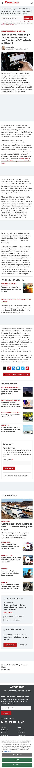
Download (10, 645)
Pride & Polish (6, 542)
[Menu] (2, 3)
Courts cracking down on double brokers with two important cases (10, 573)
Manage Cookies (17, 754)
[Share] (13, 368)
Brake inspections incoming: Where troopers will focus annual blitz (11, 560)
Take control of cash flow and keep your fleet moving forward (11, 289)
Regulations (5, 521)
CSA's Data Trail (6, 555)
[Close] (32, 738)
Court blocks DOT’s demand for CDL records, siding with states (17, 526)
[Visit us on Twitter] (6, 722)
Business (4, 569)
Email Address (8, 459)
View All (23, 645)
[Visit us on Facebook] (2, 722)
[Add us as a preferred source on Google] (9, 368)
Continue (9, 468)
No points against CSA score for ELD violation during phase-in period (11, 392)
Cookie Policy (7, 751)
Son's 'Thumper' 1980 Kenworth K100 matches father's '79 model (10, 546)
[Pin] (27, 368)
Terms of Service (10, 24)
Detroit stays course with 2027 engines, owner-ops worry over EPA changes (10, 586)
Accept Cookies (17, 764)
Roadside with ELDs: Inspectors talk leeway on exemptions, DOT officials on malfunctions (10, 404)
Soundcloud (16, 620)
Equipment (5, 582)
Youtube (19, 616)
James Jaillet (10, 47)
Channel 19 (5, 425)
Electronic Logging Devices (13, 31)
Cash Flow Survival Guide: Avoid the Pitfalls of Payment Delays (16, 637)
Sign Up (6, 713)
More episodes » (8, 612)
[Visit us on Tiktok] (22, 722)
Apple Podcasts (9, 616)
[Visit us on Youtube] (14, 722)
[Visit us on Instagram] (18, 722)
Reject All (17, 759)
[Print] (4, 368)
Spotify (7, 620)
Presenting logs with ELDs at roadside (10, 416)
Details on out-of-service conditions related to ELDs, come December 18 (11, 429)
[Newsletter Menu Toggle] (32, 3)
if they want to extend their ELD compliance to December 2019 (16, 161)
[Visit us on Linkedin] (10, 722)
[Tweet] (22, 368)
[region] (17, 752)
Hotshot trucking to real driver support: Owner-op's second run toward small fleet (14, 607)
